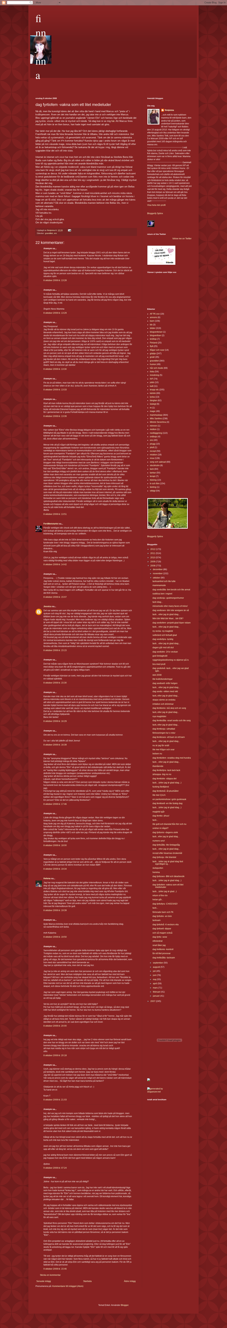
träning (153, 480)
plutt (152, 447)
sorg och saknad (158, 462)
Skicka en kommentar (50, 1275)
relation (153, 454)
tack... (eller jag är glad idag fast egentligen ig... (168, 862)
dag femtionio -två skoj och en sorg (169, 708)
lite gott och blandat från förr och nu (169, 824)
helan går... (158, 899)
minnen (153, 426)
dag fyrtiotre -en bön (162, 916)
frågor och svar (157, 350)
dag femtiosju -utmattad (164, 729)
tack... (155, 820)
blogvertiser (155, 335)
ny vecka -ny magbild (163, 631)
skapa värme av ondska (164, 700)
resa (152, 458)
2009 (153, 561)
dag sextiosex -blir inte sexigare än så (171, 610)
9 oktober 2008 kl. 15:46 (55, 1269)
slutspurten (158, 868)
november (158, 573)
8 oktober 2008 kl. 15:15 (55, 650)
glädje (153, 353)
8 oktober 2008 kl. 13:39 (55, 416)
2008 (153, 565)
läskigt (153, 404)
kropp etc (154, 389)
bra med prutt (159, 664)
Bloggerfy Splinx (155, 213)
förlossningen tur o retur (164, 733)
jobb (152, 382)
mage (152, 411)
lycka (152, 397)
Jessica (47, 606)
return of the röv (160, 895)
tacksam (156, 920)
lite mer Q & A (159, 795)
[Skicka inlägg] (69, 230)
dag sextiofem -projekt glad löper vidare (172, 622)
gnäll (152, 357)
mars (155, 988)
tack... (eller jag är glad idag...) (167, 782)
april (155, 983)
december (158, 569)
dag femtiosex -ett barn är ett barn (169, 737)
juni (155, 975)
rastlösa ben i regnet (162, 593)
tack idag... (158, 602)
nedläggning (156, 433)
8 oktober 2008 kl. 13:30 (55, 369)
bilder (152, 328)
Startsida (87, 1281)
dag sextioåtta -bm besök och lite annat (171, 589)
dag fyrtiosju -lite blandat (164, 857)
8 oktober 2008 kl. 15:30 (55, 683)
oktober (157, 578)
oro (55, 233)
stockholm (155, 465)
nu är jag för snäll (161, 745)
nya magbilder (159, 716)
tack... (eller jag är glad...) (165, 891)
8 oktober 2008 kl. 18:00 (55, 845)
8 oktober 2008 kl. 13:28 (55, 280)
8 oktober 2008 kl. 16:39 (55, 745)
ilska (152, 371)
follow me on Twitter (182, 238)
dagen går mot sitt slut (163, 647)
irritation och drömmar (163, 704)
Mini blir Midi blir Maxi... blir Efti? (168, 618)
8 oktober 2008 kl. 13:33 (55, 389)
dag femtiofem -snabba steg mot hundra (172, 758)
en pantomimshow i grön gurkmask (169, 799)
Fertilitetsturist (50, 523)
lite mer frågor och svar (164, 749)
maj (155, 979)
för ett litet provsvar (162, 953)
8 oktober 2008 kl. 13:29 (55, 313)
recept (153, 451)
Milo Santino (156, 418)
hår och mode (156, 368)
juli (154, 971)
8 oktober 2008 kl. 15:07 (55, 597)
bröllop (153, 339)
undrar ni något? (160, 828)
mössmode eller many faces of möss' (170, 606)
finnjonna (40, 46)
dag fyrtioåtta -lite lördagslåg (166, 845)
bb (151, 324)
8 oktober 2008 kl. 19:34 (55, 869)
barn (152, 321)
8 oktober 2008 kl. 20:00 (55, 1026)
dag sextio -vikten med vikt (165, 691)
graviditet (49, 233)
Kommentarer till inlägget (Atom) (67, 1286)
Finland (153, 342)
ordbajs (153, 436)
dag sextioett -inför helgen (165, 683)
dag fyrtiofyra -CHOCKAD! (165, 904)
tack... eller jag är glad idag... (166, 614)
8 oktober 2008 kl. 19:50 (55, 937)
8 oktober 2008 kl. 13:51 (55, 514)
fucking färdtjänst (161, 787)
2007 (153, 1001)
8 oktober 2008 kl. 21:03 (55, 1099)
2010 (153, 557)
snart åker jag (159, 945)
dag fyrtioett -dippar (162, 928)
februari (157, 992)
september (158, 963)
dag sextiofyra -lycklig (163, 639)
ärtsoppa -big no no (162, 774)
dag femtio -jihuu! (161, 816)
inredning (154, 375)
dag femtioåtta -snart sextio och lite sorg (172, 720)
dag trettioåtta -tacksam (164, 957)
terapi (152, 476)
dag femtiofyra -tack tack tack (166, 770)
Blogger (124, 1305)
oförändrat (157, 941)
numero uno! (159, 841)
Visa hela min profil (156, 205)
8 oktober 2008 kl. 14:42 (55, 564)
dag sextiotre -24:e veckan (165, 652)
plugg (152, 444)
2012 (153, 549)
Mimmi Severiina (158, 422)
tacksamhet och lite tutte (164, 581)
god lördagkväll (160, 656)
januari (156, 996)
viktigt (152, 491)
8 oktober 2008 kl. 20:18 (55, 1055)
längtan (153, 400)
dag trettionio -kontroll (163, 949)
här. (113, 121)
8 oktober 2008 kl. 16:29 (55, 721)
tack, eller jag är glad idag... (166, 695)
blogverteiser (156, 332)
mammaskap (156, 415)
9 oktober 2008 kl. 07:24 (55, 1168)
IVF (151, 379)
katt (151, 386)
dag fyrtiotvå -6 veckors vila (166, 924)
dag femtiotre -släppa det (164, 778)
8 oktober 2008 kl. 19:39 (55, 910)
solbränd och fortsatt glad (165, 635)
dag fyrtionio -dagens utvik (165, 832)
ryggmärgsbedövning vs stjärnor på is (171, 660)
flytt (151, 346)
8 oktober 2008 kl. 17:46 (55, 804)
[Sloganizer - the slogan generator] (157, 1091)
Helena (47, 878)
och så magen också (162, 933)
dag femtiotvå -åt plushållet (165, 791)
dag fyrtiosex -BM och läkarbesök (168, 876)
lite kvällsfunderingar (163, 679)
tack (152, 469)
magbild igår (159, 811)
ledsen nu (157, 753)
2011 (153, 553)
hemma (156, 872)
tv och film (154, 483)
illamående (158, 766)
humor (153, 364)
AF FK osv (155, 314)
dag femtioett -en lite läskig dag (167, 803)
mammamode (159, 585)
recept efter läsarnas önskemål (167, 853)
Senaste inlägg (43, 1281)
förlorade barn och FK (163, 912)
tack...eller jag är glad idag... (166, 836)
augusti (156, 967)
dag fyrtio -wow (160, 937)
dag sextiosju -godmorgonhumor (168, 598)
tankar (153, 472)
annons (153, 317)
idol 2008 (157, 675)
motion (153, 429)
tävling (153, 487)
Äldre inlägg (130, 1281)
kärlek (153, 393)
